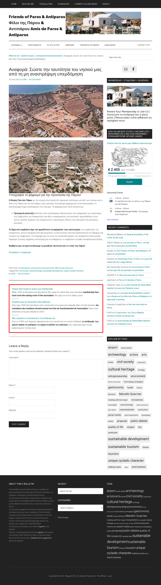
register (41, 527)
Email (12, 398)
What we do (14, 56)
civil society (23, 271)
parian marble (114, 415)
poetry (110, 421)
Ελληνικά (69, 268)
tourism (113, 454)
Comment (14, 357)
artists (134, 354)
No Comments (35, 80)
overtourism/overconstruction (49, 56)
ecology (141, 370)
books (110, 362)
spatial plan (112, 432)
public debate (139, 420)
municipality (112, 405)
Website (12, 410)
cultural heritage (35, 271)
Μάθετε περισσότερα (142, 143)
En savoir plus (125, 143)
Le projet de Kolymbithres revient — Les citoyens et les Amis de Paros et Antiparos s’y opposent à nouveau (129, 296)
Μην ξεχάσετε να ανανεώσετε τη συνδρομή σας (33, 318)
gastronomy (116, 387)
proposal (122, 420)
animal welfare (126, 348)
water (126, 467)
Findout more (112, 143)
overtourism (143, 410)
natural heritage (126, 405)
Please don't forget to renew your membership (32, 289)
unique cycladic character (74, 271)
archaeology (117, 354)
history (139, 388)
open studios (112, 410)
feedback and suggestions (41, 538)
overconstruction (126, 409)
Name (12, 385)
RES (140, 427)
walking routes (114, 467)
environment (138, 376)
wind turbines (139, 466)
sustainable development (53, 271)
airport (112, 347)
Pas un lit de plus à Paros (130, 280)
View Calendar (112, 219)
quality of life (115, 426)
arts (144, 354)
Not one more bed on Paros (131, 275)
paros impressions (131, 415)
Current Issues (27, 56)
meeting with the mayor (118, 400)
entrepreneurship (117, 376)
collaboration (141, 362)
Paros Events (63, 518)
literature (111, 394)
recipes (130, 427)
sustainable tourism (123, 447)
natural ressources (142, 405)
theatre (146, 447)
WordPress (101, 576)
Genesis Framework (87, 576)
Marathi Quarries (130, 394)
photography (146, 415)
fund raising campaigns (133, 382)
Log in (110, 576)
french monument (114, 382)
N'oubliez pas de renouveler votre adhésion (31, 302)
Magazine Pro (70, 576)
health (130, 387)
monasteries (137, 400)
